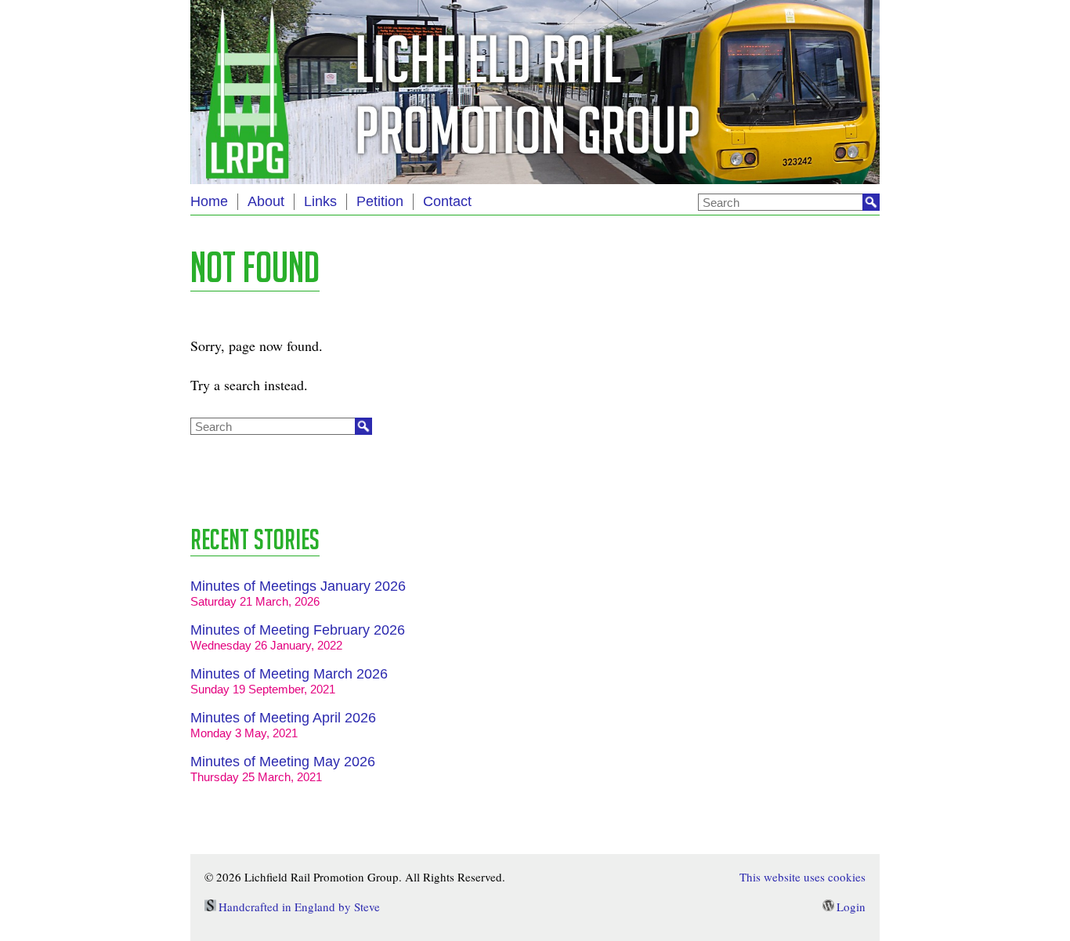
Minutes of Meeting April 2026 (283, 718)
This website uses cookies (802, 877)
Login (851, 906)
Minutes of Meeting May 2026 (282, 761)
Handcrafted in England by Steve (299, 906)
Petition (379, 201)
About (266, 201)
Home (209, 201)
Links (320, 201)
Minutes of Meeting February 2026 (297, 630)
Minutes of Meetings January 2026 (298, 586)
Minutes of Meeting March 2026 (289, 674)
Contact (447, 201)
